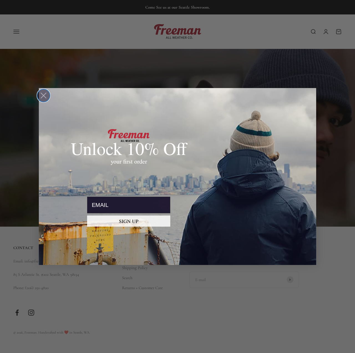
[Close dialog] (43, 95)
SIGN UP (128, 221)
